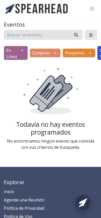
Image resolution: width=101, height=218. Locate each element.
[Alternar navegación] (92, 8)
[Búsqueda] (76, 35)
